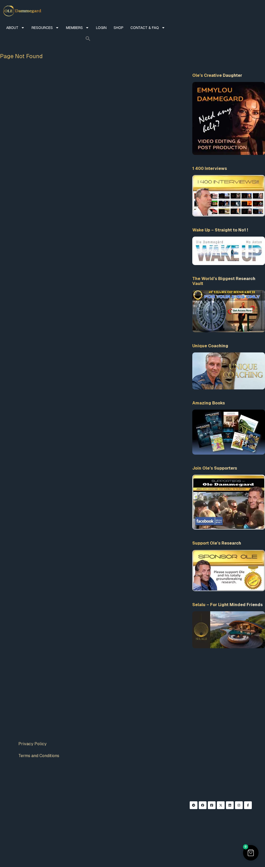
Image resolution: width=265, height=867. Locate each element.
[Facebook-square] (212, 805)
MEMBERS (74, 27)
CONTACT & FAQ (144, 27)
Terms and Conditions (38, 755)
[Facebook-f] (248, 805)
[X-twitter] (221, 805)
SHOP (118, 27)
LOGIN (101, 27)
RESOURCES (42, 27)
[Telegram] (193, 805)
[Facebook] (203, 805)
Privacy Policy (32, 744)
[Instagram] (239, 805)
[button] (88, 38)
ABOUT (12, 27)
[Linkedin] (230, 805)
